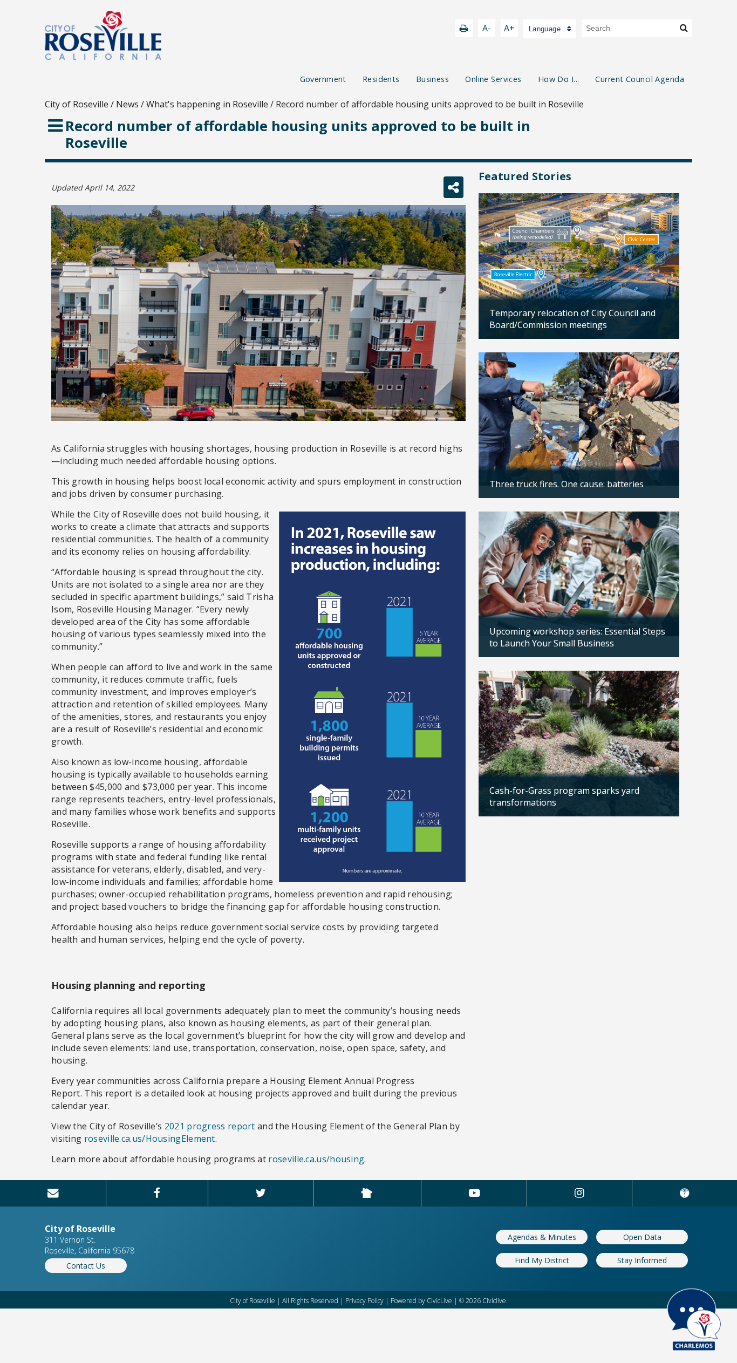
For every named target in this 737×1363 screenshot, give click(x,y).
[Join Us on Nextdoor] (366, 1193)
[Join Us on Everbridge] (684, 1193)
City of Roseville (76, 104)
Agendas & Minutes (542, 1237)
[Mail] (53, 1193)
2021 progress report (210, 1126)
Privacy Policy (364, 1300)
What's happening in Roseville (207, 104)
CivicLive (439, 1300)
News (127, 104)
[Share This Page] (453, 187)
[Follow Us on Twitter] (260, 1193)
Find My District (542, 1260)
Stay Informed (642, 1260)
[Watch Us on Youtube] (474, 1193)
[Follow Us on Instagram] (579, 1193)
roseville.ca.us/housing (316, 1159)
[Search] (683, 27)
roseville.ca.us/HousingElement (149, 1138)
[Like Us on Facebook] (157, 1193)
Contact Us (85, 1265)
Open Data (642, 1237)
